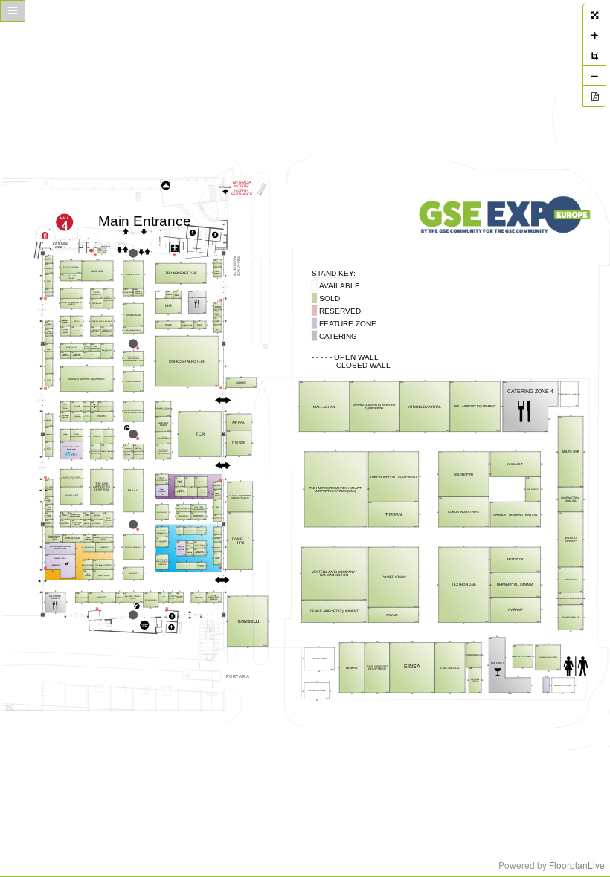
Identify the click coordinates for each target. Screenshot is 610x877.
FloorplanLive (577, 864)
